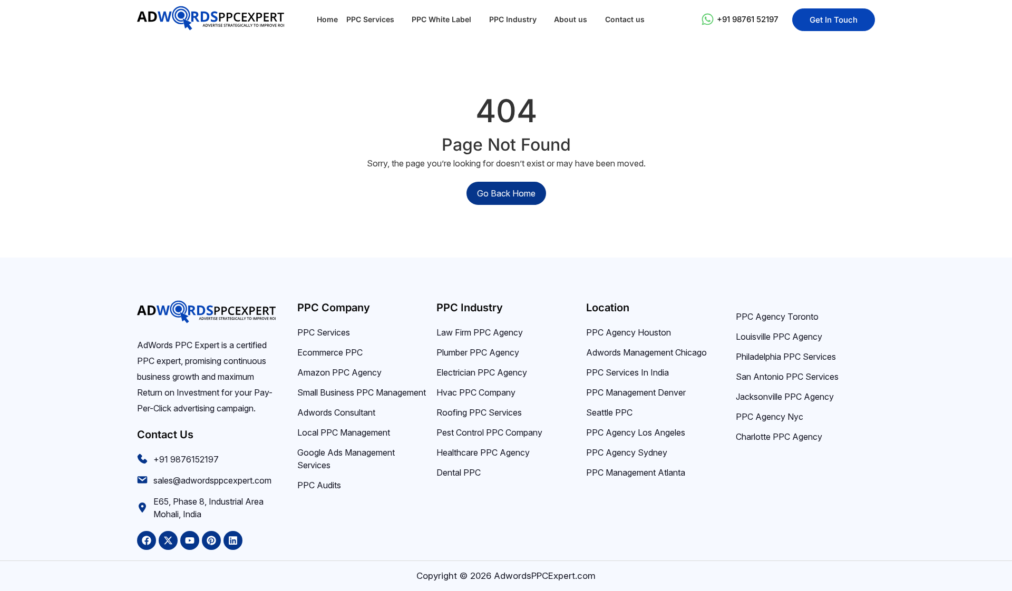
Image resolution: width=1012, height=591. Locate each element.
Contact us (625, 19)
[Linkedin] (232, 540)
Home (327, 19)
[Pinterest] (211, 540)
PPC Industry (513, 19)
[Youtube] (189, 540)
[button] (375, 19)
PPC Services (370, 19)
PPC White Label (441, 19)
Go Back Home (506, 193)
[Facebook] (146, 540)
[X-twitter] (168, 540)
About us (570, 19)
